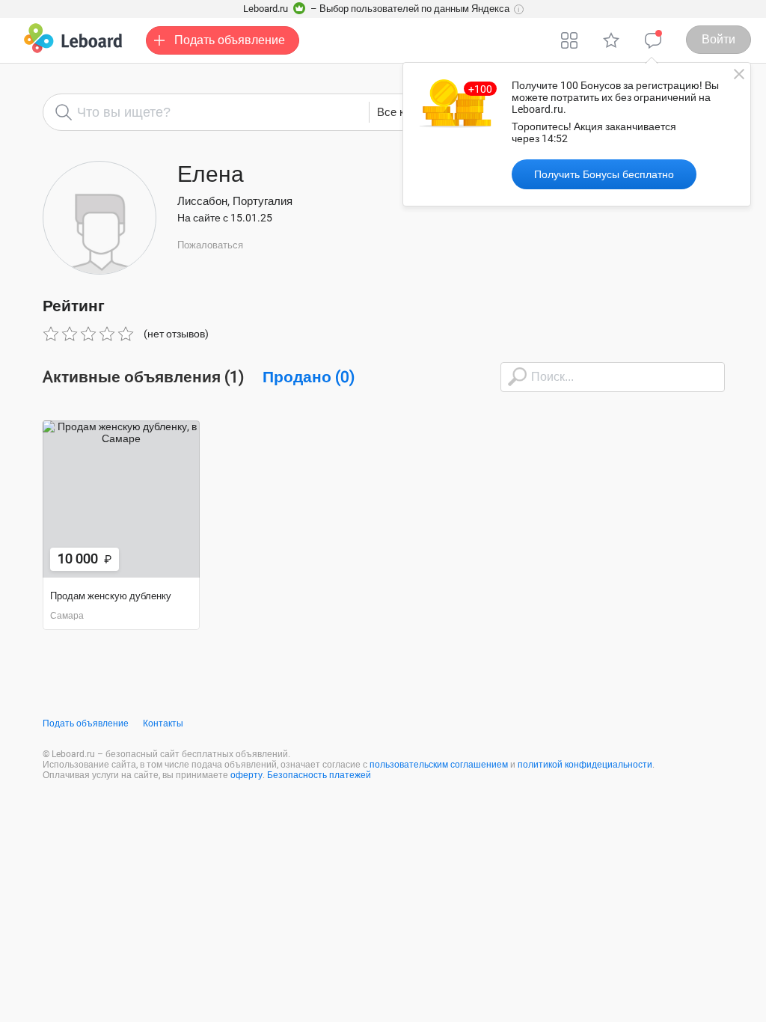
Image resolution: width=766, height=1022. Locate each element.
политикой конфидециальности (585, 764)
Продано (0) (309, 377)
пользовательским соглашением (439, 764)
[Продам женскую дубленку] (121, 499)
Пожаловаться (210, 245)
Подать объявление (86, 723)
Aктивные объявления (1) (143, 377)
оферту (246, 775)
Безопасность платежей (319, 775)
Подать (229, 40)
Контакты (163, 723)
